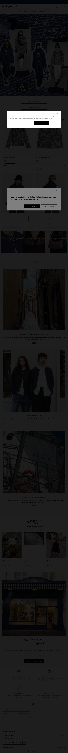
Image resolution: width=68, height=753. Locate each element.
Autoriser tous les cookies (41, 123)
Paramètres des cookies (26, 123)
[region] (34, 119)
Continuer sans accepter (53, 113)
